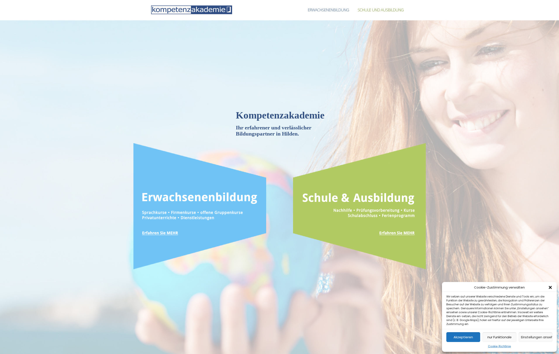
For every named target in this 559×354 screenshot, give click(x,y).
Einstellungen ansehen (536, 337)
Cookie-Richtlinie (499, 346)
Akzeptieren (463, 337)
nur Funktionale (499, 337)
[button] (550, 287)
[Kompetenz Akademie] (191, 10)
